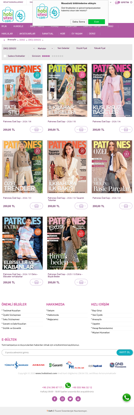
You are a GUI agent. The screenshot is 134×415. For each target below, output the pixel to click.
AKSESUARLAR (27, 34)
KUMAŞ (55, 26)
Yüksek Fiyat (99, 48)
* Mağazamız (52, 319)
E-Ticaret (57, 410)
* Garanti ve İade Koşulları (14, 324)
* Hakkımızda (52, 315)
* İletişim (50, 311)
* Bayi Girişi (96, 311)
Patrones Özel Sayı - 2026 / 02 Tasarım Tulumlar (66, 199)
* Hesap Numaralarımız (102, 328)
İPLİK (4, 26)
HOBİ (62, 34)
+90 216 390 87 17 (52, 387)
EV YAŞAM (77, 34)
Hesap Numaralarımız (13, 2)
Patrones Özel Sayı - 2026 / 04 (107, 122)
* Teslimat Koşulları (11, 311)
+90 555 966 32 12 (82, 387)
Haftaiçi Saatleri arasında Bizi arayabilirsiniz (67, 391)
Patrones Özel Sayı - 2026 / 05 (62, 122)
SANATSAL (47, 34)
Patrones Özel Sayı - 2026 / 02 (107, 198)
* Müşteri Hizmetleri (100, 333)
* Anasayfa (96, 319)
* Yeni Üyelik (97, 315)
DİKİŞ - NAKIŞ (37, 26)
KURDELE (18, 26)
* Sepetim (95, 324)
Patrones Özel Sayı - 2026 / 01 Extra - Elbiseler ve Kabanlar (20, 275)
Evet (96, 21)
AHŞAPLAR (71, 26)
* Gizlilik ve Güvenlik (11, 328)
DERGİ (92, 34)
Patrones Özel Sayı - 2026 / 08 (17, 122)
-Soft (50, 410)
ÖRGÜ (110, 26)
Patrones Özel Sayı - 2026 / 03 (17, 198)
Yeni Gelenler (63, 48)
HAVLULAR (7, 34)
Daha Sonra (79, 21)
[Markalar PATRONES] (46, 48)
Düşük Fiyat (81, 48)
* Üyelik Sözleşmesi (11, 315)
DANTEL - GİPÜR (92, 26)
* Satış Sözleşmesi (10, 319)
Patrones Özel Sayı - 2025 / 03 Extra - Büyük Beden (65, 275)
